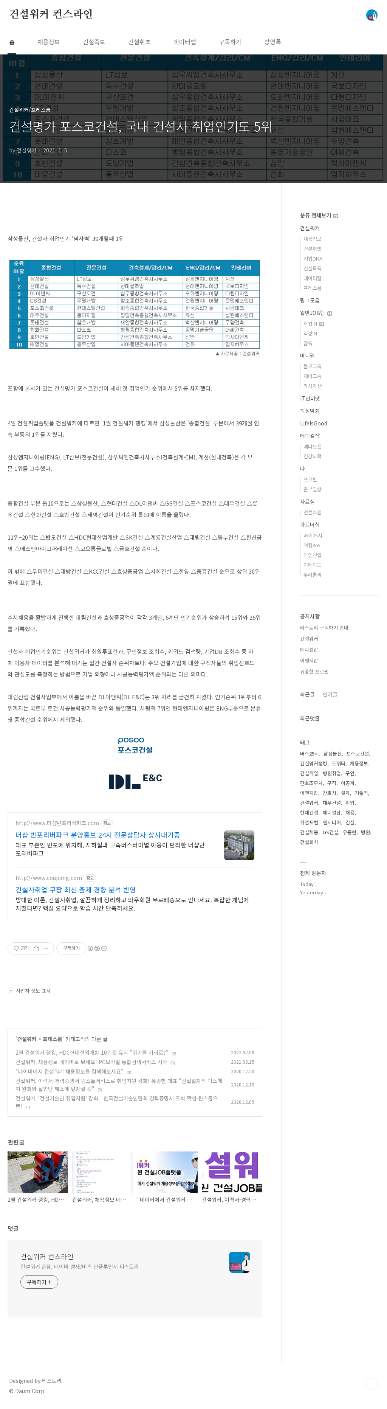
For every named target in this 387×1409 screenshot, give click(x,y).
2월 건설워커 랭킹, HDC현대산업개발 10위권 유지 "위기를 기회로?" (92, 1052)
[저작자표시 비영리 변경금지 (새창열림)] (97, 948)
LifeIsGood (313, 423)
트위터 (338, 763)
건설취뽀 (139, 41)
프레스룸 (52, 1039)
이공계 (347, 783)
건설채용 (309, 832)
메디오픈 (312, 446)
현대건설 (309, 812)
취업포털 (309, 822)
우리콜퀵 (312, 574)
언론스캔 (312, 512)
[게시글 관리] (45, 948)
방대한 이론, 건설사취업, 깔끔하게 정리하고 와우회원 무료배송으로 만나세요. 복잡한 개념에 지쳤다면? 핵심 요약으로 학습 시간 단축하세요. (132, 903)
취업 (349, 802)
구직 (331, 783)
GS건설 (330, 832)
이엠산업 (312, 555)
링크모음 (310, 300)
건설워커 (27, 1039)
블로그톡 (312, 366)
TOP (372, 1384)
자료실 (307, 501)
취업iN (311, 323)
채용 (349, 812)
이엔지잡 (309, 660)
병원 (365, 832)
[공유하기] (36, 948)
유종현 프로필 (314, 671)
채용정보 (48, 41)
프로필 (310, 479)
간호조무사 (311, 783)
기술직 (361, 792)
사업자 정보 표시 (33, 990)
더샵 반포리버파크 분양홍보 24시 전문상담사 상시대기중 (97, 834)
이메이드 (312, 564)
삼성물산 (333, 753)
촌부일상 (312, 489)
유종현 (349, 832)
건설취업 (309, 773)
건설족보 (94, 41)
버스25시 (312, 535)
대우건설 (332, 802)
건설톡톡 (312, 268)
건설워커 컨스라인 (51, 14)
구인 (349, 773)
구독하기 (230, 41)
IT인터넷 (310, 398)
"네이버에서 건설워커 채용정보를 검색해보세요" (69, 1071)
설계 (345, 792)
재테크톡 (312, 376)
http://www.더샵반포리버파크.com (57, 823)
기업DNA (312, 258)
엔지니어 (332, 822)
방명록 (272, 41)
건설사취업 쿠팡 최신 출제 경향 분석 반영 (75, 889)
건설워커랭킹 (313, 763)
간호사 (329, 792)
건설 (349, 822)
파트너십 (310, 524)
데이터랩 (184, 41)
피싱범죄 (310, 410)
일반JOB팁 (313, 313)
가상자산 (312, 385)
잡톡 (308, 343)
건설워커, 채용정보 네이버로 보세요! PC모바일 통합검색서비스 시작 (91, 1062)
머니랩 (307, 355)
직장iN (310, 333)
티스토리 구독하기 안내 (324, 627)
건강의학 (312, 456)
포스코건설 (357, 753)
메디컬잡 (310, 435)
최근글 (307, 694)
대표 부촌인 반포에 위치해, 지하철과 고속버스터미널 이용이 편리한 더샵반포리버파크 (110, 848)
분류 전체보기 (316, 215)
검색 (354, 15)
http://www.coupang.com (48, 878)
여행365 (311, 545)
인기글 (330, 694)
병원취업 (332, 773)
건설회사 (309, 842)
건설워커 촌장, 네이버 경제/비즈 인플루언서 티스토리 (79, 1266)
